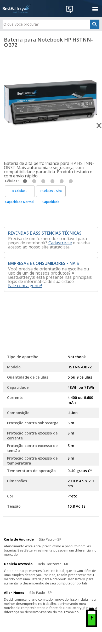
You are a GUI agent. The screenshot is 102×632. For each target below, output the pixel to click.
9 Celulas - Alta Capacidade (51, 193)
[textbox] (51, 24)
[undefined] (51, 101)
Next (99, 126)
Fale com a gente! (25, 285)
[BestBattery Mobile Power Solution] (17, 8)
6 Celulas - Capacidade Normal (19, 193)
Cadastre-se (60, 243)
